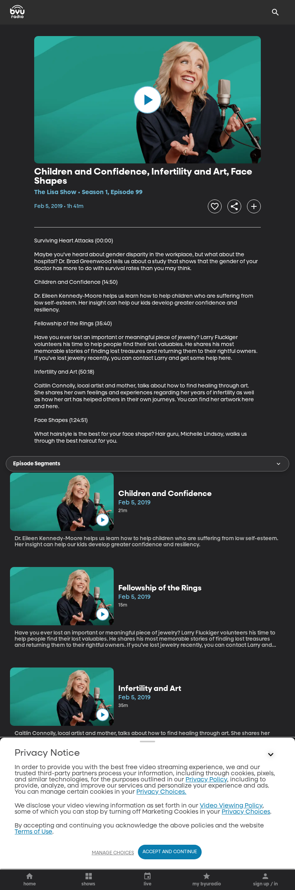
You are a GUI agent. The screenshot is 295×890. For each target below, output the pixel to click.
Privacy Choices (246, 812)
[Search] (275, 12)
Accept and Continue (170, 852)
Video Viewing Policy (231, 806)
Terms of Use (33, 832)
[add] (254, 206)
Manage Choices (113, 853)
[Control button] (270, 755)
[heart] (215, 206)
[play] (147, 100)
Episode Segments (36, 463)
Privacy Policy (206, 780)
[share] (234, 206)
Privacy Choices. (161, 792)
